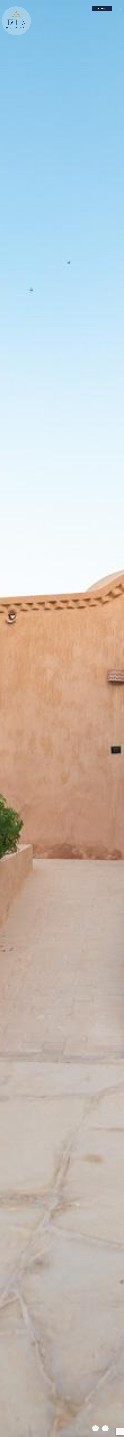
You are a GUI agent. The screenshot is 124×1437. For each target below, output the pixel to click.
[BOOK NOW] (115, 1)
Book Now (102, 8)
